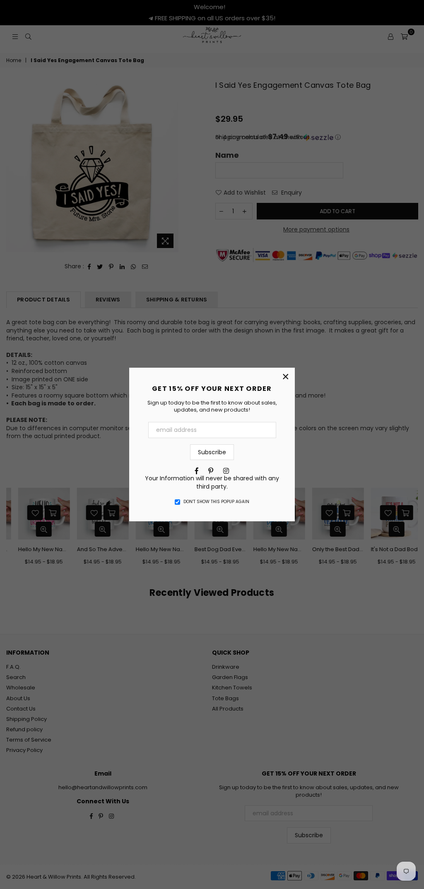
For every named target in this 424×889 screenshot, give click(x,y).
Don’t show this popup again (216, 502)
